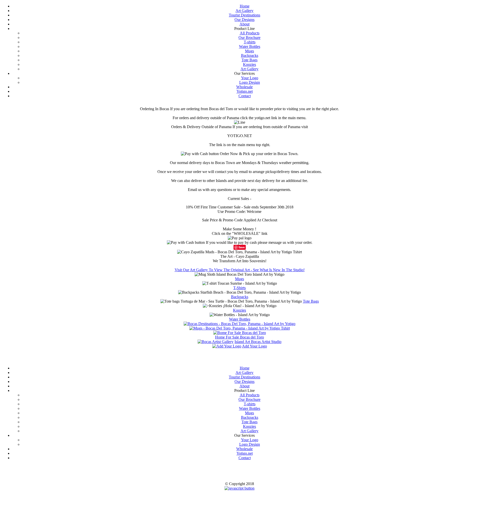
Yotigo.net (245, 91)
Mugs (249, 51)
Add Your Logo (254, 346)
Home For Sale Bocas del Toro (239, 337)
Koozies (249, 64)
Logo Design (249, 82)
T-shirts (249, 42)
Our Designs (244, 19)
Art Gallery (244, 10)
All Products (249, 33)
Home (244, 6)
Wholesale (244, 87)
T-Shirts (239, 288)
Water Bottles (249, 46)
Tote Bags (249, 60)
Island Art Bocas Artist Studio (258, 342)
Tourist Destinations (244, 15)
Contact (245, 96)
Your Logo (249, 78)
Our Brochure (249, 37)
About (244, 24)
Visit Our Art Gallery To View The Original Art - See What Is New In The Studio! (240, 270)
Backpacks (249, 55)
